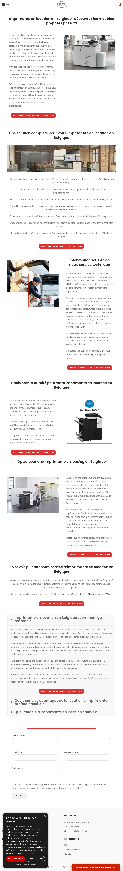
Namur (91, 594)
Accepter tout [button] (15, 859)
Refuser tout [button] (36, 859)
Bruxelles (65, 594)
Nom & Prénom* (19, 735)
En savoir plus (28, 853)
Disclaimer (68, 854)
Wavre (108, 594)
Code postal (17, 768)
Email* (67, 735)
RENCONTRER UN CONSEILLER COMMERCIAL (33, 115)
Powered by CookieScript (25, 865)
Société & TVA (71, 751)
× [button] (45, 816)
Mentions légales (72, 849)
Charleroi (76, 594)
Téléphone (17, 751)
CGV (66, 845)
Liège (84, 594)
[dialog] (25, 840)
